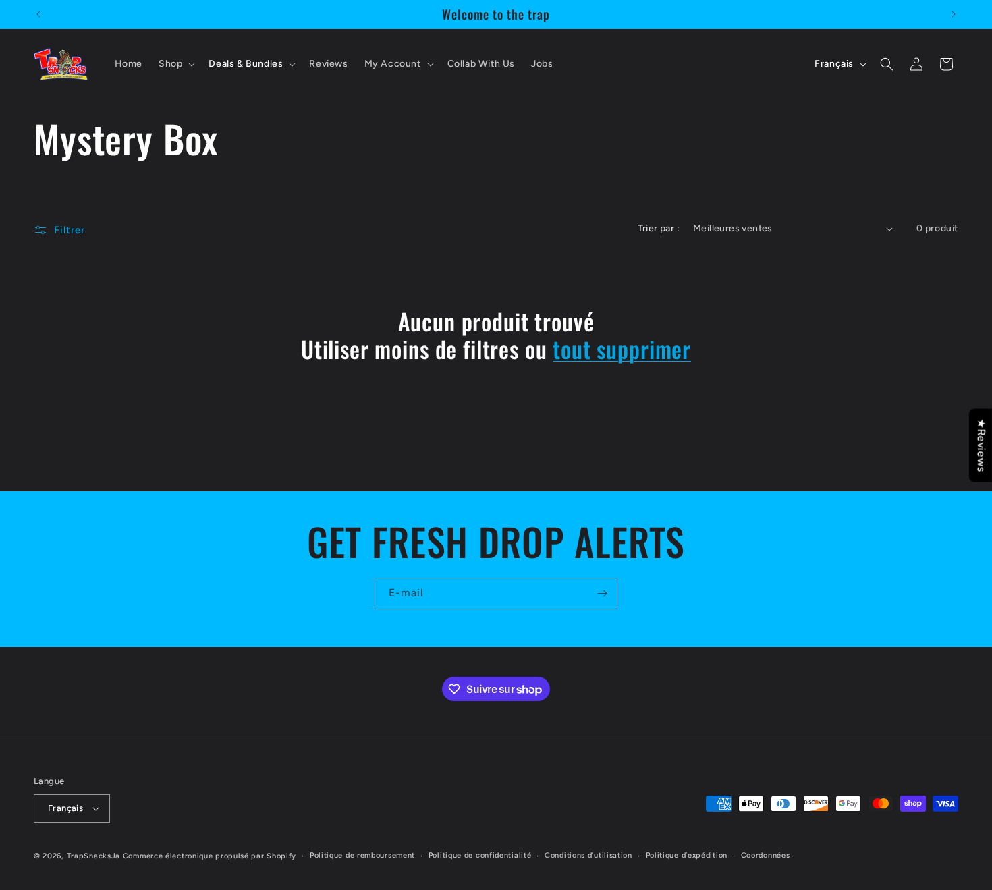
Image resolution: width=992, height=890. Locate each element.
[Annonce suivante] (953, 14)
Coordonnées (765, 855)
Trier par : (659, 228)
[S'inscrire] (602, 593)
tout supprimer (622, 349)
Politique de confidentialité (480, 855)
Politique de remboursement (362, 855)
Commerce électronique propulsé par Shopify (209, 856)
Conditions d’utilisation (588, 855)
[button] (175, 64)
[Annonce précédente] (38, 14)
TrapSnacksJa (93, 856)
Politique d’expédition (686, 855)
